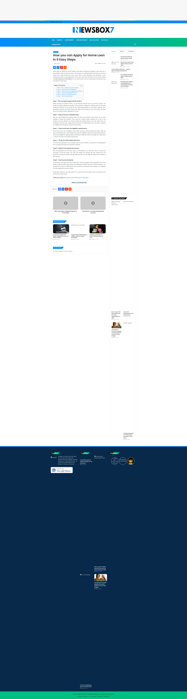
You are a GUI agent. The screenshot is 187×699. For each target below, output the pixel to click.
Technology (104, 40)
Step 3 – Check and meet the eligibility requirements (70, 91)
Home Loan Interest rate (79, 182)
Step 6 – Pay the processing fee (65, 96)
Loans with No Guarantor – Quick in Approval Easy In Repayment (120, 69)
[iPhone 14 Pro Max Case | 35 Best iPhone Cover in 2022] (115, 64)
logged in (61, 251)
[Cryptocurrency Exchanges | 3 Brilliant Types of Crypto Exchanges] (79, 228)
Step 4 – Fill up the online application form (67, 92)
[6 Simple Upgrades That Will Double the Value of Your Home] (128, 377)
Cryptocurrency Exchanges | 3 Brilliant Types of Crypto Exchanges (79, 236)
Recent (122, 51)
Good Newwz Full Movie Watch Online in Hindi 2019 (127, 76)
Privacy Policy (93, 696)
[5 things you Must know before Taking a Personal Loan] (98, 228)
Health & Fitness (94, 40)
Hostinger (112, 694)
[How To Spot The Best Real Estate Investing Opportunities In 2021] (116, 255)
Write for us (86, 696)
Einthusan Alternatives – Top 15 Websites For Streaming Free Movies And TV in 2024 (127, 84)
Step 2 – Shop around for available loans (66, 89)
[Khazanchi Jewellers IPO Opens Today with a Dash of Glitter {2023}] (61, 228)
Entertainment (69, 40)
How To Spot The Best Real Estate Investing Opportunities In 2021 (115, 315)
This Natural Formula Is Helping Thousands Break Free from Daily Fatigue (116, 333)
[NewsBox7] (93, 29)
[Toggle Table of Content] (80, 85)
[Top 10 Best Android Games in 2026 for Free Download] (86, 457)
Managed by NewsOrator (94, 694)
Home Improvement (81, 40)
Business (59, 40)
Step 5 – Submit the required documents (66, 94)
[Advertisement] (93, 10)
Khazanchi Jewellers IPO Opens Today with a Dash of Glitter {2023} (60, 236)
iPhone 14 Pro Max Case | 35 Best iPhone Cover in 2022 (127, 63)
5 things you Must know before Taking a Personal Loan (96, 236)
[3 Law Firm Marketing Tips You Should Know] (128, 255)
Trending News (56, 44)
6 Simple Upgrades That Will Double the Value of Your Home (128, 436)
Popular (114, 51)
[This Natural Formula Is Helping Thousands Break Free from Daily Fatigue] (116, 325)
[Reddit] (65, 67)
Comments (131, 51)
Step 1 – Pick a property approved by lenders (67, 87)
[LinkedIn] (58, 67)
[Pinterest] (61, 67)
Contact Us (80, 696)
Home (53, 40)
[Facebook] (54, 67)
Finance (55, 51)
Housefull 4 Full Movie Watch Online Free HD (126, 57)
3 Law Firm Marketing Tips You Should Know (128, 313)
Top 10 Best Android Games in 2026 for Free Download (86, 461)
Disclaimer (100, 696)
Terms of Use (106, 696)
